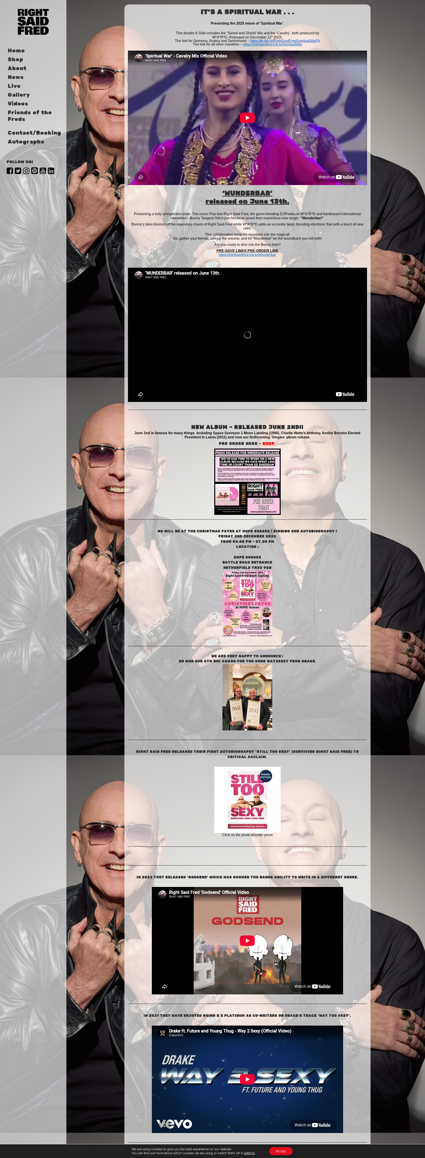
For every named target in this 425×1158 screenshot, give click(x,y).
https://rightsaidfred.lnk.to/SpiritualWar (272, 44)
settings (249, 1153)
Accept (281, 1151)
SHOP (269, 443)
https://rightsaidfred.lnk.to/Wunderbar (247, 255)
